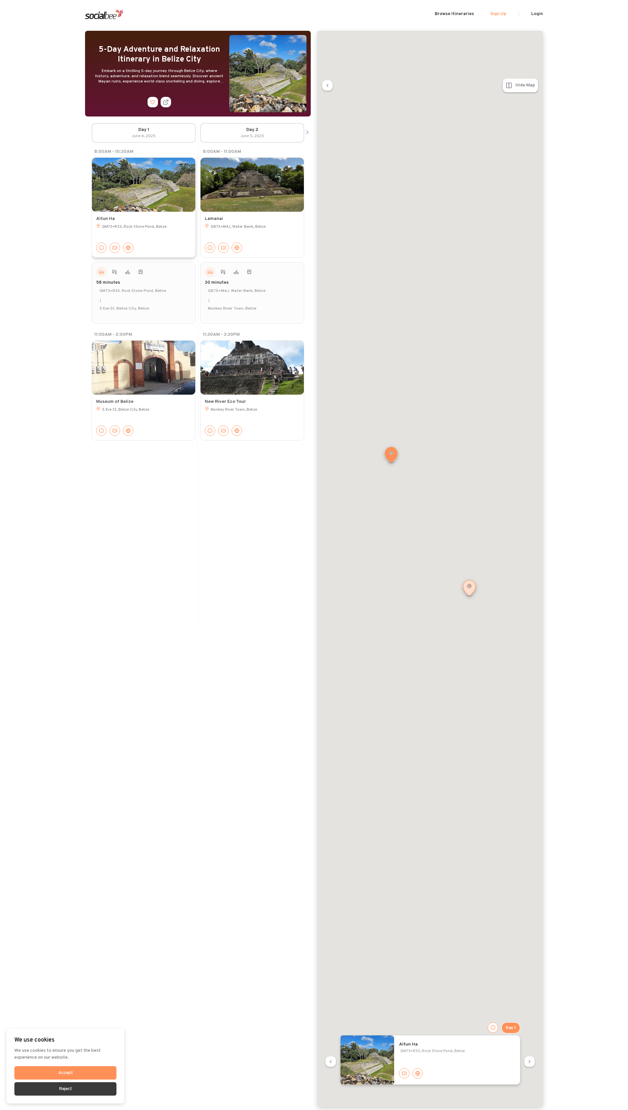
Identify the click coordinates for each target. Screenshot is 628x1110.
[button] (391, 455)
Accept (65, 1073)
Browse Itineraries (454, 14)
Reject (65, 1089)
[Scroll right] (307, 133)
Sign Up (498, 14)
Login (537, 14)
